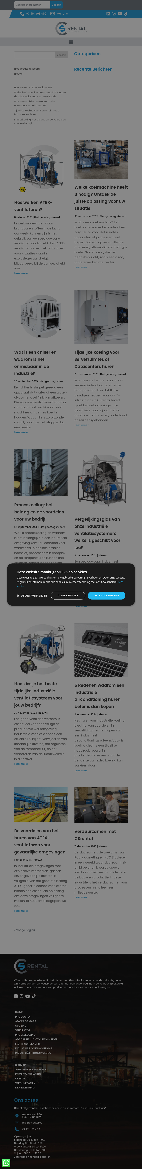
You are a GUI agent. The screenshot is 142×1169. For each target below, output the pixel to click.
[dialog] (71, 584)
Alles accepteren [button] (106, 595)
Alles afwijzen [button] (68, 595)
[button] (32, 595)
